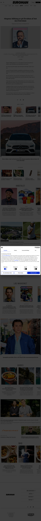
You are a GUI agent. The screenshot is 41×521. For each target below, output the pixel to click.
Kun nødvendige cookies (7, 272)
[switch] (15, 269)
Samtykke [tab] (5, 250)
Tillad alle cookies (33, 272)
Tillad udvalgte (20, 272)
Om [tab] (35, 250)
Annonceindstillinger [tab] (25, 250)
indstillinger (16, 260)
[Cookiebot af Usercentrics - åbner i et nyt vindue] (35, 247)
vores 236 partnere (6, 255)
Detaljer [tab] (15, 250)
